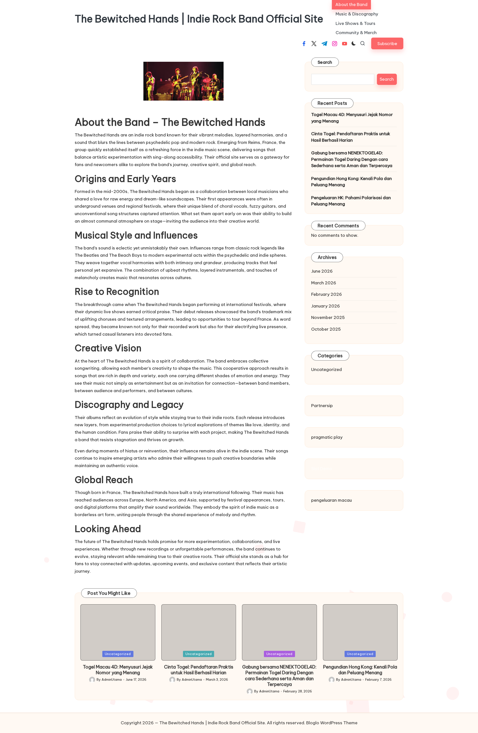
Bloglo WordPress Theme (332, 723)
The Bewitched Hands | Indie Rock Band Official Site (199, 18)
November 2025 (328, 317)
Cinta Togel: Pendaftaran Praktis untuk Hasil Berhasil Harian (350, 137)
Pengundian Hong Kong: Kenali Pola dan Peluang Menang (351, 182)
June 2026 (322, 271)
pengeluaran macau (331, 500)
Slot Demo (321, 469)
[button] (387, 43)
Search (325, 62)
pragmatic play (327, 437)
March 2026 (323, 283)
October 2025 (326, 329)
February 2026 (326, 294)
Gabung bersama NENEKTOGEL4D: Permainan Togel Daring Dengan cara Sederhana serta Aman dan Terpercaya (351, 159)
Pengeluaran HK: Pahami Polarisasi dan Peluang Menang (351, 201)
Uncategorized (326, 369)
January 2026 (325, 306)
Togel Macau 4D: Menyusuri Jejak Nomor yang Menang (352, 118)
